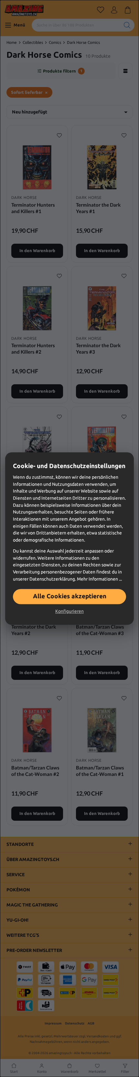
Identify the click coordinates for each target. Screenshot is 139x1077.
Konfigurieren (69, 611)
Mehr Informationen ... (99, 579)
